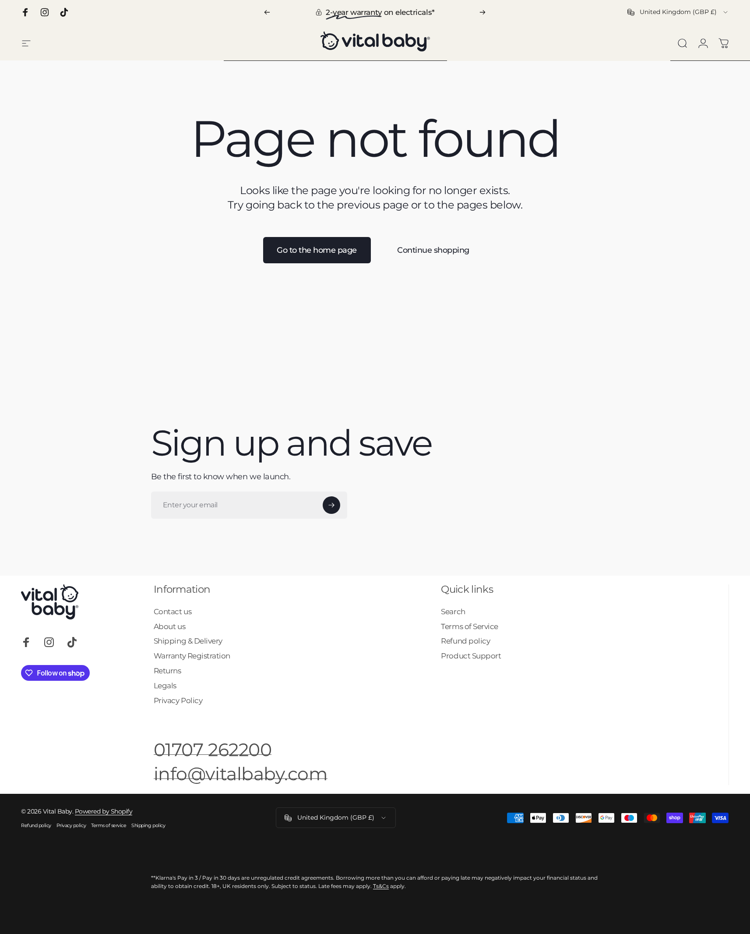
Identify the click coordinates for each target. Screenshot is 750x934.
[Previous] (267, 12)
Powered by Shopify (103, 811)
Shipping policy (148, 825)
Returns (167, 670)
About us (169, 626)
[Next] (482, 12)
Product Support (471, 655)
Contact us (172, 611)
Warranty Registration (192, 655)
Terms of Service (469, 626)
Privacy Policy (178, 700)
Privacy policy (71, 825)
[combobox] (678, 12)
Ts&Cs (381, 886)
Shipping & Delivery (188, 640)
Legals (165, 685)
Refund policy (465, 640)
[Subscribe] (331, 505)
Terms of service (108, 825)
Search (453, 611)
